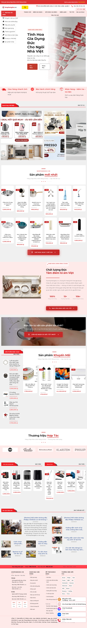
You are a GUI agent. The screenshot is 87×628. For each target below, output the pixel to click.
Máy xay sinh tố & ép (34, 594)
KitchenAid (65, 583)
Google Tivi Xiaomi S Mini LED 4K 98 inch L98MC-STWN (62, 385)
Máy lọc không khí (34, 600)
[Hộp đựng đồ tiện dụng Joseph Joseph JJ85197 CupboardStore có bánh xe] (36, 225)
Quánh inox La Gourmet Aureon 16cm (36, 204)
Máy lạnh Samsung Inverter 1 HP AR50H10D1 (78, 385)
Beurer (67, 588)
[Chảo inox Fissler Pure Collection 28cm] (7, 225)
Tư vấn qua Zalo (50, 593)
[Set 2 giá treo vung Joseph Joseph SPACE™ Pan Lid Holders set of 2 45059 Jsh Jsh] (50, 193)
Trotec (68, 593)
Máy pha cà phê (33, 580)
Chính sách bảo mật (51, 587)
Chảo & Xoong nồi (34, 606)
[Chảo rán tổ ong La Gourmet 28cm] (7, 193)
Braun (70, 585)
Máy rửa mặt (55, 15)
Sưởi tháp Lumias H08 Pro (79, 235)
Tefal (73, 577)
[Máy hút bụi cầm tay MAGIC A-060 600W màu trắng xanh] (49, 475)
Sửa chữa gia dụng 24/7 (52, 599)
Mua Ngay (31, 66)
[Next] (42, 483)
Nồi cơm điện (33, 592)
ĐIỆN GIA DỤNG (37, 12)
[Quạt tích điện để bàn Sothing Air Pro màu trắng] (22, 193)
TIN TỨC (71, 12)
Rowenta (64, 591)
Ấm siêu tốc (32, 583)
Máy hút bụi (32, 597)
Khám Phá (43, 66)
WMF (68, 580)
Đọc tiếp (27, 481)
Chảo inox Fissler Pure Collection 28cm (8, 236)
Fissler (63, 580)
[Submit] (25, 7)
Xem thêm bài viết (79, 510)
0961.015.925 (81, 2)
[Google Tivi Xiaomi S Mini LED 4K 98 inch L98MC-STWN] (62, 373)
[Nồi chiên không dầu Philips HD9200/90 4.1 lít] (37, 475)
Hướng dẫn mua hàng (51, 590)
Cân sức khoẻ (80, 12)
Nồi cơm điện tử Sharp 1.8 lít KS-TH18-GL (30, 385)
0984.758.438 (32, 566)
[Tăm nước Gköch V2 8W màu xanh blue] (65, 193)
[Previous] (1, 483)
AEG (63, 588)
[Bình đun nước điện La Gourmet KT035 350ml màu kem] (50, 225)
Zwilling (70, 591)
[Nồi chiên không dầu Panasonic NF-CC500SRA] (27, 475)
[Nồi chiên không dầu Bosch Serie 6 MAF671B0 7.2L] (5, 475)
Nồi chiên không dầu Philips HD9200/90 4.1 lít (38, 485)
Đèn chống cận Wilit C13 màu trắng (79, 204)
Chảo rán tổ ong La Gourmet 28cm (7, 204)
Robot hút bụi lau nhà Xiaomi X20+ (81, 485)
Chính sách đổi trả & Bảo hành (52, 581)
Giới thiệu (48, 577)
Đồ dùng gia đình (33, 603)
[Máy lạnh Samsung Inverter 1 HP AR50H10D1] (78, 373)
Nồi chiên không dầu (34, 586)
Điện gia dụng (33, 577)
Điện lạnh (32, 609)
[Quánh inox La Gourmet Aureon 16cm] (36, 193)
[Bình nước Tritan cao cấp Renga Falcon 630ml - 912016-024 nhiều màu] (46, 373)
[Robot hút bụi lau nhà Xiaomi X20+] (81, 475)
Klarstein (71, 583)
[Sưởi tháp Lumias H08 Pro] (79, 225)
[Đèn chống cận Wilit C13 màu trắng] (79, 193)
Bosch (63, 577)
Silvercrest (64, 585)
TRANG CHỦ (27, 12)
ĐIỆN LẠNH (63, 12)
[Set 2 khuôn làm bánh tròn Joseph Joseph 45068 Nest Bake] (22, 225)
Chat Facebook (49, 596)
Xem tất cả (81, 105)
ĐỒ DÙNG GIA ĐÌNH (51, 12)
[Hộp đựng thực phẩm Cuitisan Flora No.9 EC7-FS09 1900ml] (65, 225)
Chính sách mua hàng (51, 585)
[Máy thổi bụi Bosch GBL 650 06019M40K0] (70, 475)
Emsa (63, 593)
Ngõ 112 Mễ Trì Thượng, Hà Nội (19, 594)
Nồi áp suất (32, 589)
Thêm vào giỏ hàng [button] (7, 200)
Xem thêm (16, 354)
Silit (72, 580)
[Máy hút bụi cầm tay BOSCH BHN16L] (59, 475)
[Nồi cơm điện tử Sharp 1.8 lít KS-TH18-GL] (30, 373)
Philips (69, 577)
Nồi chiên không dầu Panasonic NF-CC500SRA (27, 485)
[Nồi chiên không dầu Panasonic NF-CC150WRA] (16, 475)
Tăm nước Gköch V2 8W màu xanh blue (65, 204)
